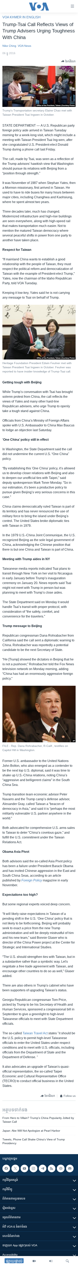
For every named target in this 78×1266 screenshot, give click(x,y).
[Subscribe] (70, 1168)
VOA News (24, 45)
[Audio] (51, 1261)
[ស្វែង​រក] (67, 1261)
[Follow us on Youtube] (24, 1168)
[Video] (34, 1261)
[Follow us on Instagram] (33, 1168)
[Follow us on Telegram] (42, 1168)
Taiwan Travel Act (35, 1033)
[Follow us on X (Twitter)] (15, 1168)
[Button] (68, 61)
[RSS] (51, 1168)
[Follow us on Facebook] (6, 1168)
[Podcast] (60, 1168)
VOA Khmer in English (21, 17)
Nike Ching (9, 45)
